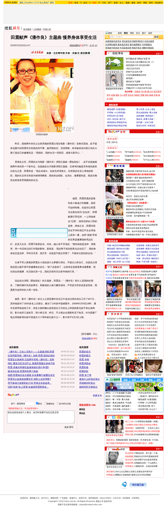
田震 (108, 142)
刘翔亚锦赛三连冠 (115, 234)
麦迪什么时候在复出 (89, 379)
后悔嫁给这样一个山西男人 (146, 463)
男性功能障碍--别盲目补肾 (147, 252)
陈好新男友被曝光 (152, 308)
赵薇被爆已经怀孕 (113, 302)
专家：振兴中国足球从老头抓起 (139, 231)
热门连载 (110, 443)
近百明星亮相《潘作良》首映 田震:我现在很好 (31, 355)
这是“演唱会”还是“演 (141, 59)
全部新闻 (126, 498)
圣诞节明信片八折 (113, 308)
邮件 (139, 3)
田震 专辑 (84, 359)
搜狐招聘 (54, 498)
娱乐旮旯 (129, 460)
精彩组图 (129, 431)
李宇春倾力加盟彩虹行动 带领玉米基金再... (30, 383)
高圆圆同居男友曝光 (114, 89)
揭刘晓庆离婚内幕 (133, 302)
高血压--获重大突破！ (145, 119)
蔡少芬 (150, 91)
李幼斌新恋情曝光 (152, 302)
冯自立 (129, 68)
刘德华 (137, 91)
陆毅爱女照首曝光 (152, 305)
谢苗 (128, 65)
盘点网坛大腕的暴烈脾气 (118, 338)
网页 (126, 33)
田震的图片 (85, 355)
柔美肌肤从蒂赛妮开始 (117, 122)
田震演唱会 (85, 363)
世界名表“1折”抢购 (115, 116)
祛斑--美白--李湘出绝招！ (147, 255)
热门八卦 (129, 421)
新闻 (120, 33)
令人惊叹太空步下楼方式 (148, 358)
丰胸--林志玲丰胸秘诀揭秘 (118, 245)
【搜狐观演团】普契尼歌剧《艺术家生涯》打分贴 (136, 440)
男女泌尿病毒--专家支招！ (118, 255)
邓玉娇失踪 (127, 41)
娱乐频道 (27, 29)
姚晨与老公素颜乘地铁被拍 (118, 332)
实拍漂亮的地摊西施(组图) (146, 335)
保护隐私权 (93, 498)
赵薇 (113, 95)
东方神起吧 (149, 156)
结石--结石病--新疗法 (116, 119)
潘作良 (115, 142)
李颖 (128, 88)
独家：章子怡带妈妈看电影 (146, 319)
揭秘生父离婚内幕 (152, 299)
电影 (117, 95)
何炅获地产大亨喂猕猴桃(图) (119, 319)
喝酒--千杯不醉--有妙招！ (147, 262)
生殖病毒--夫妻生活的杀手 (147, 245)
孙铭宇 (129, 72)
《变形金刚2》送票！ (119, 354)
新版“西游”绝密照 (114, 375)
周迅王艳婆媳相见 (133, 305)
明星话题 (129, 434)
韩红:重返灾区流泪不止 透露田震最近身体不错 (31, 363)
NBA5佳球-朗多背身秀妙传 (137, 228)
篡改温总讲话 (123, 44)
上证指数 (111, 152)
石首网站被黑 (111, 44)
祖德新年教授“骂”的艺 (141, 85)
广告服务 (64, 498)
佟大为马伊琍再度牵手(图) (146, 322)
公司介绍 (117, 498)
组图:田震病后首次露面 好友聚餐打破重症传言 (31, 375)
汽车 (104, 3)
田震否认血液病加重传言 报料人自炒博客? (29, 379)
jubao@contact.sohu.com (90, 504)
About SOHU (105, 498)
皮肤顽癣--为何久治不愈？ (118, 258)
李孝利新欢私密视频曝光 (145, 341)
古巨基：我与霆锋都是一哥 (138, 216)
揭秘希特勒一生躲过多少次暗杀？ (140, 187)
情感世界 (129, 463)
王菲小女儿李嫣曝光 (134, 375)
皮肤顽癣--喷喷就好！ (145, 116)
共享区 (109, 278)
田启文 (129, 62)
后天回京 (136, 68)
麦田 (136, 178)
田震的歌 (83, 371)
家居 (116, 3)
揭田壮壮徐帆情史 (114, 299)
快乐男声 (157, 91)
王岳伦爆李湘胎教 (118, 358)
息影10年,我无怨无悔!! (140, 65)
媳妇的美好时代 (145, 178)
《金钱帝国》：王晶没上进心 (146, 428)
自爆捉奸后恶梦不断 (114, 218)
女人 (122, 3)
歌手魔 (129, 59)
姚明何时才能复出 (88, 387)
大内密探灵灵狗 (133, 181)
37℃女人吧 (149, 160)
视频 (127, 3)
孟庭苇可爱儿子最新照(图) (146, 345)
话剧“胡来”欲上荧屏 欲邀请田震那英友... (28, 387)
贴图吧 (110, 160)
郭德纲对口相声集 (120, 271)
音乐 (138, 33)
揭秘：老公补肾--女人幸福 (118, 262)
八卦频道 (37, 29)
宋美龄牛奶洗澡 (112, 48)
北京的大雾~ (137, 72)
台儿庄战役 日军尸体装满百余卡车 (141, 184)
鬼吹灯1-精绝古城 (120, 275)
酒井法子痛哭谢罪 (153, 375)
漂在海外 (110, 471)
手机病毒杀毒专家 (120, 278)
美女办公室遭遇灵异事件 (118, 341)
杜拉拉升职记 (135, 271)
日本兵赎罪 (149, 41)
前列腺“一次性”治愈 (144, 122)
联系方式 (83, 498)
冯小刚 (144, 91)
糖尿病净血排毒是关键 (117, 126)
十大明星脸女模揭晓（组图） (146, 421)
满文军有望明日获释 (135, 199)
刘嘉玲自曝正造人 (133, 308)
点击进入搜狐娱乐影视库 (145, 348)
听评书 (109, 271)
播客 (133, 3)
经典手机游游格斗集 (137, 278)
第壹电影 (129, 428)
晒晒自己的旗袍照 (123, 475)
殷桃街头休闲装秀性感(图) (118, 325)
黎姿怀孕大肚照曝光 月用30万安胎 (141, 209)
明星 (111, 99)
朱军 (109, 95)
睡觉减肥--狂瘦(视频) (116, 109)
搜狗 (52, 2)
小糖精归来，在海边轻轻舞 (146, 466)
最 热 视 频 (119, 166)
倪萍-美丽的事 (148, 181)
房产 (110, 3)
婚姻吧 (128, 160)
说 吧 (122, 132)
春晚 (151, 95)
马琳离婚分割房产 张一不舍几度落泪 (142, 235)
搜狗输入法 (34, 498)
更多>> (159, 54)
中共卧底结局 (125, 48)
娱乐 (85, 3)
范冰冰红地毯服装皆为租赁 (118, 328)
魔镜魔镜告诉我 (139, 75)
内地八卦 (47, 29)
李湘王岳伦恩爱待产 (135, 206)
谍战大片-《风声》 (114, 184)
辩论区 (82, 413)
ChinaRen (28, 2)
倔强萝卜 (130, 178)
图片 (144, 33)
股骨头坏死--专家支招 (145, 126)
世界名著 (133, 275)
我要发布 (97, 395)
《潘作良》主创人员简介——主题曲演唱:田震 (31, 351)
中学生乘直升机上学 (114, 72)
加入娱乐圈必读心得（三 (143, 62)
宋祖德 (129, 85)
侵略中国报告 (148, 48)
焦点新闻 (129, 453)
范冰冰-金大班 (149, 171)
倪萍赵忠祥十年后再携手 (145, 325)
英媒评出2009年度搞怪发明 (146, 456)
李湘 (156, 95)
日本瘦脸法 (147, 44)
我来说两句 (75, 45)
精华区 (82, 409)
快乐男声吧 (149, 152)
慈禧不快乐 (137, 48)
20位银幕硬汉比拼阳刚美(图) (146, 434)
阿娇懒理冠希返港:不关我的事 (139, 212)
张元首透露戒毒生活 (146, 354)
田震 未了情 (85, 375)
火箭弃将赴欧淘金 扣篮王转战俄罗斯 (142, 225)
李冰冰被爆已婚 (133, 299)
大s (121, 95)
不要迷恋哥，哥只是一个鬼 (146, 453)
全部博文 (136, 498)
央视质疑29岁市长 (113, 41)
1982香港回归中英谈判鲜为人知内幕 (142, 191)
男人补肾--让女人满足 (145, 109)
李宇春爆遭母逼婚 (113, 305)
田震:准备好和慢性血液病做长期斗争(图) (28, 367)
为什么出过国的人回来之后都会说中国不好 (133, 471)
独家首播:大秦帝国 (134, 171)
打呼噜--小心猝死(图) (116, 112)
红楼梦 (154, 271)
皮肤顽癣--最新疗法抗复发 (147, 249)
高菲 (128, 81)
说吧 (150, 33)
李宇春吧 (129, 152)
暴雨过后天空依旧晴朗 (141, 475)
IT (99, 3)
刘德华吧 (129, 156)
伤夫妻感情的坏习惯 (116, 252)
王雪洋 (129, 75)
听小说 (109, 275)
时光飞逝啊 (135, 81)
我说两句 (159, 3)
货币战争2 (151, 275)
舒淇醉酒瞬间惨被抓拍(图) (146, 332)
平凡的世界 (142, 275)
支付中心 (45, 498)
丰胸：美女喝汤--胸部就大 (147, 258)
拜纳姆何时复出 (87, 383)
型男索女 (129, 466)
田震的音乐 (85, 351)
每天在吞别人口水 (114, 467)
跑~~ (132, 78)
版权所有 (108, 501)
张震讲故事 (146, 271)
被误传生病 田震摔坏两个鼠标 (23, 371)
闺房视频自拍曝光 (114, 201)
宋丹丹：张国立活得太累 (137, 196)
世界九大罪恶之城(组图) (145, 338)
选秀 (125, 95)
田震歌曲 (83, 367)
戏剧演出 (110, 440)
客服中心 (73, 498)
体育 (76, 3)
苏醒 (142, 95)
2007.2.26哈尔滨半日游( (141, 88)
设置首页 (24, 498)
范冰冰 (131, 95)
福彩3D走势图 (153, 278)
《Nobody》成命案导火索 (118, 345)
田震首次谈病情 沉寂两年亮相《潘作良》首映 (31, 359)
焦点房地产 (44, 2)
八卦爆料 (129, 425)
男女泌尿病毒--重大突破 (146, 112)
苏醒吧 (110, 156)
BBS (151, 3)
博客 (145, 3)
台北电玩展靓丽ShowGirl (118, 351)
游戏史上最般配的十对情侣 (146, 351)
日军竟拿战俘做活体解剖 (118, 335)
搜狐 (21, 2)
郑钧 (147, 95)
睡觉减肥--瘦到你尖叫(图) (118, 249)
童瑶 (128, 78)
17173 (36, 2)
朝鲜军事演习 (138, 41)
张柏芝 (137, 95)
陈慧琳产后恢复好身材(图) (118, 322)
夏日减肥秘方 (136, 44)
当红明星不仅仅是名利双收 (146, 460)
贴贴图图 (129, 456)
